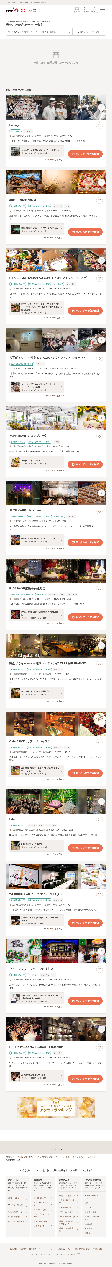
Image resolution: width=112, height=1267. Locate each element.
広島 (74, 1157)
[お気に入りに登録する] (99, 125)
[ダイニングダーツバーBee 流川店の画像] (56, 951)
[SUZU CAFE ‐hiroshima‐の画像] (56, 493)
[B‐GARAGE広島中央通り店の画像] (56, 571)
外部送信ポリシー (65, 1249)
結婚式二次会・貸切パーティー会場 (55, 1157)
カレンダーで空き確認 (87, 154)
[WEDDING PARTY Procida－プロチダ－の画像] (56, 876)
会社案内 (13, 1249)
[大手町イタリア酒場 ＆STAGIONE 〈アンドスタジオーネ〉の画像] (56, 340)
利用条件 (32, 1249)
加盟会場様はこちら (83, 1249)
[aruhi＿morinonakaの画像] (56, 182)
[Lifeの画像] (56, 801)
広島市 (82, 1157)
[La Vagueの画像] (56, 107)
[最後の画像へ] (101, 107)
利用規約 (23, 1249)
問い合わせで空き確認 (87, 232)
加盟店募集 (97, 1249)
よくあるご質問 (74, 1254)
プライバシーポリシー (47, 1249)
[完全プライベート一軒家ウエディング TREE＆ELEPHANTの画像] (56, 646)
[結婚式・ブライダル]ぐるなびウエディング (22, 1157)
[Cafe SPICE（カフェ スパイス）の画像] (56, 724)
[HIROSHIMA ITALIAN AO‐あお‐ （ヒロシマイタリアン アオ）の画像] (56, 260)
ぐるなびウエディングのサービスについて (48, 1254)
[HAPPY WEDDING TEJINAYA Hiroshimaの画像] (56, 1029)
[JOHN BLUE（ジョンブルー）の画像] (56, 418)
